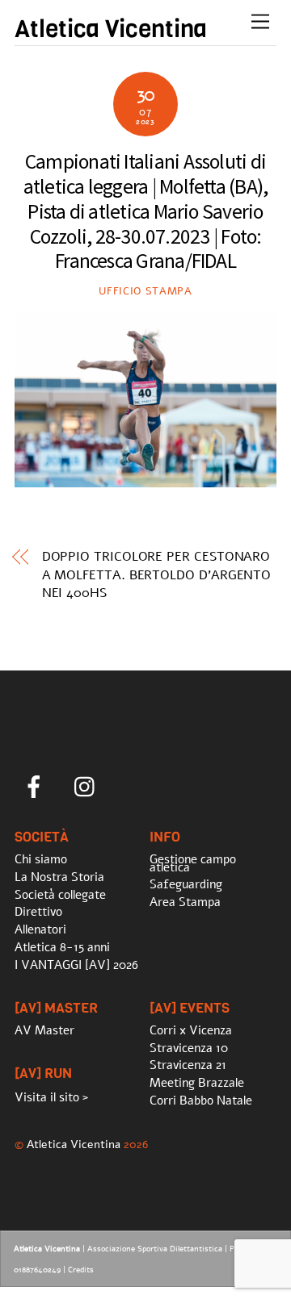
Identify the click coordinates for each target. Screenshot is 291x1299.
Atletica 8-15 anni (62, 947)
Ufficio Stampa (145, 291)
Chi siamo (41, 859)
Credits (81, 1270)
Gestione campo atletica (193, 863)
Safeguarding (186, 884)
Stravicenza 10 (189, 1048)
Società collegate (60, 895)
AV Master (44, 1030)
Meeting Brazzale (197, 1083)
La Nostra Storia (59, 877)
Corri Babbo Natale (201, 1100)
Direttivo (38, 912)
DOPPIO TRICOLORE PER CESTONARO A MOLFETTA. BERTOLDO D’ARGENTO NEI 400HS (157, 575)
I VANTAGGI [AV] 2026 (76, 965)
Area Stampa (185, 902)
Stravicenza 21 (188, 1065)
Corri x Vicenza (191, 1030)
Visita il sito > (51, 1097)
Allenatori (40, 929)
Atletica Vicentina (73, 1144)
